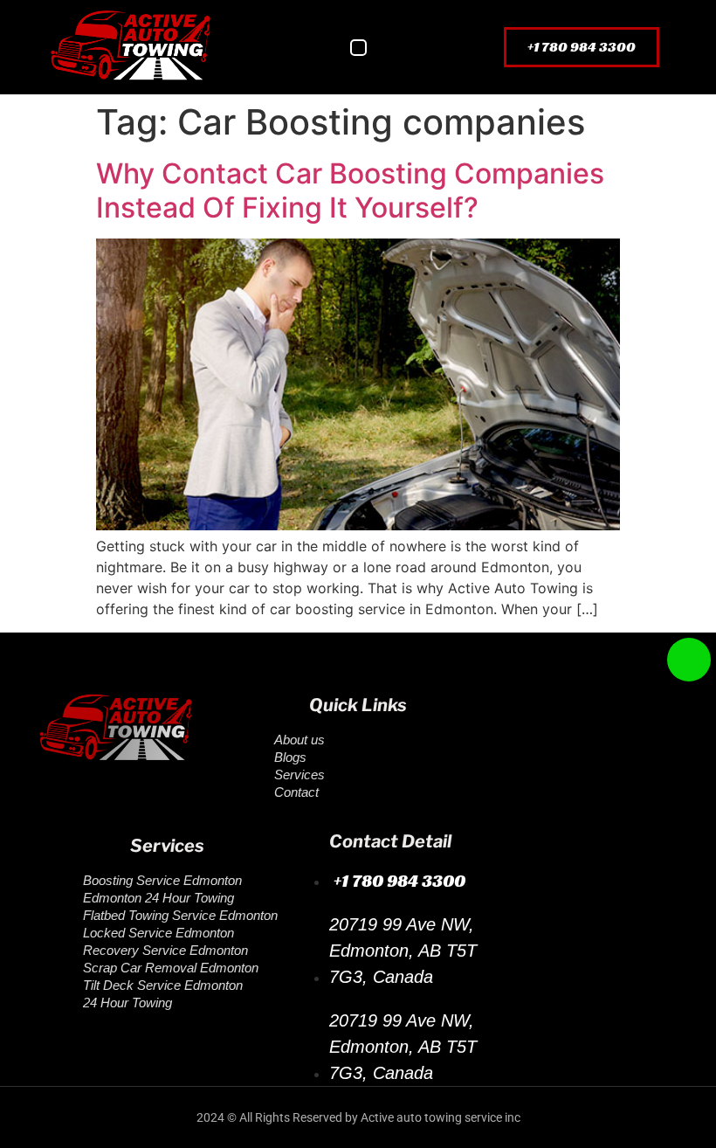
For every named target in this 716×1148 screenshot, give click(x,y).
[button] (358, 47)
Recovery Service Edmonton (165, 950)
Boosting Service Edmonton (162, 880)
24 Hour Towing (127, 1002)
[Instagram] (174, 805)
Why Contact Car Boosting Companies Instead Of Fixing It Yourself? (350, 190)
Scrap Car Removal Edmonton (170, 967)
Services (299, 774)
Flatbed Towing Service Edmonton (180, 915)
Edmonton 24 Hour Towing (158, 897)
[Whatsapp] (118, 805)
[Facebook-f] (61, 805)
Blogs (290, 757)
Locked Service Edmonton (158, 932)
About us (299, 739)
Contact (296, 792)
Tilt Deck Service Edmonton (163, 985)
